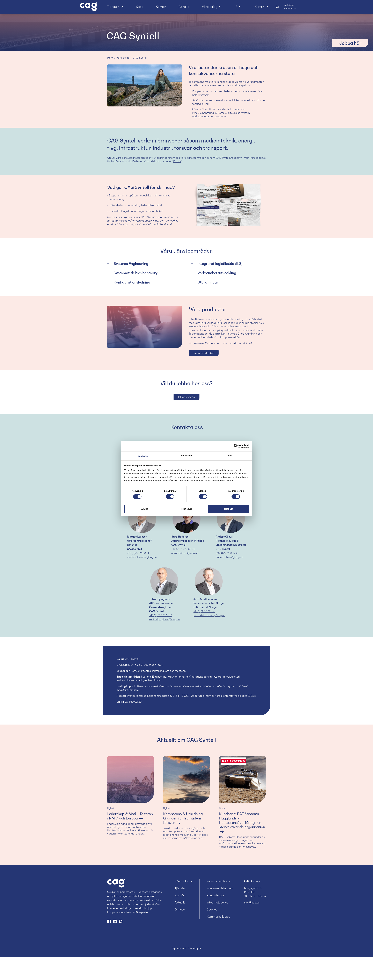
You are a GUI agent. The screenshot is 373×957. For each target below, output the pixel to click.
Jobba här (350, 43)
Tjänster (113, 6)
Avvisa (144, 509)
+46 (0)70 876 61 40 (160, 615)
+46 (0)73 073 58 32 (183, 548)
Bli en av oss (186, 397)
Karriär (161, 6)
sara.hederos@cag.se (184, 552)
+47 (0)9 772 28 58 (204, 611)
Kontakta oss (290, 8)
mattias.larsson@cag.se (142, 557)
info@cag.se (251, 902)
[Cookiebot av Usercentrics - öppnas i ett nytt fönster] (236, 446)
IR (236, 6)
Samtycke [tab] (143, 456)
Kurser (259, 6)
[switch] (170, 496)
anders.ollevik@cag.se (229, 557)
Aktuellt (184, 6)
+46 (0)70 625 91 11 (138, 552)
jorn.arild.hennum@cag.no (209, 615)
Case (139, 6)
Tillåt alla (228, 509)
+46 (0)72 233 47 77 (227, 552)
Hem (110, 57)
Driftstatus (289, 5)
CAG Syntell (140, 57)
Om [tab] (230, 455)
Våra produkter (203, 353)
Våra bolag (209, 6)
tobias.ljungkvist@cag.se (164, 619)
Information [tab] (186, 455)
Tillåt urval (186, 509)
